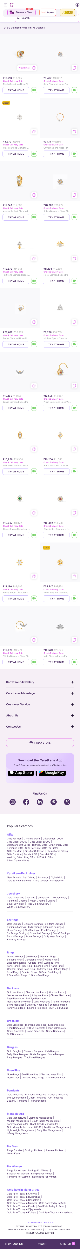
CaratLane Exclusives (21, 873)
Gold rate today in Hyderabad (23, 1196)
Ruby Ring (26, 965)
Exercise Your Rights (18, 1230)
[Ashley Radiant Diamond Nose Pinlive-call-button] (34, 217)
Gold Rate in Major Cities (23, 1189)
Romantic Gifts (15, 847)
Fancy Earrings (15, 936)
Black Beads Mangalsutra (44, 1123)
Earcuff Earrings (61, 933)
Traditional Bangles (34, 1057)
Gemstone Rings (34, 959)
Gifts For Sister (50, 847)
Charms (23, 900)
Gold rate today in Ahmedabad (56, 1212)
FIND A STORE (42, 742)
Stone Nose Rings (55, 1077)
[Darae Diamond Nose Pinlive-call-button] (34, 344)
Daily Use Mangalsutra (49, 1130)
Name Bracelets (35, 1031)
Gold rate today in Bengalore (23, 1199)
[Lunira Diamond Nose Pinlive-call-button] (34, 408)
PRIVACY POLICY (33, 1226)
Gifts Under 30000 (17, 841)
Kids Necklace (56, 992)
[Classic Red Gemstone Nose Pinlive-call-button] (74, 535)
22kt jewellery (59, 897)
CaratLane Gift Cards (18, 844)
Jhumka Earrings (53, 927)
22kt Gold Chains (58, 1007)
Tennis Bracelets (57, 1027)
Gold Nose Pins (30, 1074)
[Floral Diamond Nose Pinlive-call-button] (74, 280)
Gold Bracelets (15, 1024)
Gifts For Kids (32, 847)
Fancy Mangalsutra (17, 1123)
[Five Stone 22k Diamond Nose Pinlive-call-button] (74, 598)
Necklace (13, 988)
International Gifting (57, 851)
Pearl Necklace (15, 998)
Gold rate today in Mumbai (22, 1203)
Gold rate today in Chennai (22, 1193)
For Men (12, 1146)
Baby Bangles (14, 1057)
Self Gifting (29, 877)
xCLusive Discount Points (57, 1230)
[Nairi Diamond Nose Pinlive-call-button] (74, 662)
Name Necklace (61, 1001)
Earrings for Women (38, 1170)
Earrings (12, 919)
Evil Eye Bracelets (35, 1027)
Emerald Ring (41, 965)
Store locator (40, 880)
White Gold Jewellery (18, 906)
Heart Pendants (38, 1100)
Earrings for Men (34, 1150)
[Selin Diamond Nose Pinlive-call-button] (74, 90)
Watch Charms (37, 900)
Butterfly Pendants (17, 1100)
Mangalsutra (15, 1113)
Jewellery (13, 893)
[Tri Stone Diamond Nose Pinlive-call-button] (34, 280)
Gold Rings (31, 956)
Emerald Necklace (37, 1007)
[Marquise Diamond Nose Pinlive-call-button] (34, 471)
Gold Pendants (15, 1094)
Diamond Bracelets (35, 1024)
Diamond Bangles (33, 1051)
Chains (51, 900)
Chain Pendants (37, 1097)
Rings (11, 952)
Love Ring (29, 968)
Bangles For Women (41, 1173)
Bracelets (13, 1020)
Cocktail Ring (14, 968)
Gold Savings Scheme (19, 880)
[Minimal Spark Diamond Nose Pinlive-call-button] (74, 344)
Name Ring (57, 965)
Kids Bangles (52, 1051)
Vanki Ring (12, 965)
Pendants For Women (18, 1176)
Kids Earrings (35, 927)
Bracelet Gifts (47, 854)
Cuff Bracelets (15, 1034)
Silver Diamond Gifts (18, 860)
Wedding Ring (51, 962)
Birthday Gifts (39, 844)
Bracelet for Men (54, 1150)
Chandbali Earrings (40, 933)
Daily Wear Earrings (53, 936)
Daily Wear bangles (17, 1054)
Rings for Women (16, 1170)
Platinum (12, 900)
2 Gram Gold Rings (17, 975)
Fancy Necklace (16, 1007)
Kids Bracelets (56, 1024)
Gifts (10, 834)
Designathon (57, 880)
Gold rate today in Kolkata (22, 1212)
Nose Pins (13, 1070)
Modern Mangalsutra (18, 1120)
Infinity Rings (61, 968)
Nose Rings (13, 1074)
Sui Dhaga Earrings (17, 933)
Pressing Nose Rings (33, 1077)
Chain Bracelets (15, 1031)
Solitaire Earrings (54, 923)
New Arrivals (14, 877)
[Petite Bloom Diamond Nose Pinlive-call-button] (34, 598)
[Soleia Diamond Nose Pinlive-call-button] (74, 217)
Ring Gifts (29, 857)
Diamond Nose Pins (51, 1074)
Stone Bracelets (54, 1031)
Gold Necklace (15, 992)
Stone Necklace (15, 1004)
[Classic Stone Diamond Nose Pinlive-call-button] (34, 153)
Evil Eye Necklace (36, 998)
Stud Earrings (31, 930)
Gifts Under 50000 (40, 841)
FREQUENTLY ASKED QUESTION (40, 1233)
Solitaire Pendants (58, 1094)
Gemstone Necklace (18, 995)
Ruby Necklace (39, 995)
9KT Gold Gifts (45, 857)
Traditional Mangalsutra (57, 1127)
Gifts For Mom (14, 851)
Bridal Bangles (38, 1054)
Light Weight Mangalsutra (21, 1130)
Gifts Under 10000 (53, 838)
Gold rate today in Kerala (21, 1206)
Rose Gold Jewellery (38, 903)
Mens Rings (51, 959)
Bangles (12, 1047)
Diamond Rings (15, 956)
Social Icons (22, 776)
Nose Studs (13, 1077)
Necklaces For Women (19, 1001)
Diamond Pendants (35, 1094)
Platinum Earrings (16, 927)
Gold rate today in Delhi (52, 1203)
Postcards (42, 877)
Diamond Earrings (33, 923)
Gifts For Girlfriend (34, 851)
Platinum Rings (48, 956)
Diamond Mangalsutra (40, 1117)
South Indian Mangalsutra (46, 1120)
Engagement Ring (16, 962)
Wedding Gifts (14, 857)
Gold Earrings (14, 923)
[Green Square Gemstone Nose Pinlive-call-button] (34, 535)
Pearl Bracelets (15, 1027)
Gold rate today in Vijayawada (24, 1209)
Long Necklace (42, 1001)
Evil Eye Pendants (16, 1097)
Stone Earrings (33, 936)
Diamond (19, 897)
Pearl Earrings (48, 930)
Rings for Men (15, 1150)
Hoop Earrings (14, 930)
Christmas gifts (32, 838)
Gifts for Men (14, 838)
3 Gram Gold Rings (49, 972)
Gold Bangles (14, 1051)
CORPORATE (36, 1230)
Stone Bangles (56, 1054)
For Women (14, 1166)
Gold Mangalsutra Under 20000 (24, 1127)
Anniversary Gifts (58, 844)
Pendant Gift (30, 854)
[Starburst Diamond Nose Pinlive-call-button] (74, 471)
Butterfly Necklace (37, 1004)
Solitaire (30, 897)
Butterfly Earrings (16, 939)
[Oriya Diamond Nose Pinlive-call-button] (74, 153)
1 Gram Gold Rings (39, 975)
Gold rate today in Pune (50, 1206)
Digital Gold (57, 877)
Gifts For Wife (14, 854)
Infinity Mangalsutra (18, 1133)
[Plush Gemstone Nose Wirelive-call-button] (74, 408)
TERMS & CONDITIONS (52, 1226)
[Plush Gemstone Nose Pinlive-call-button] (34, 90)
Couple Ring (35, 962)
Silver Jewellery (15, 903)
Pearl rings (13, 972)
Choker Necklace (60, 995)
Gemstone (43, 897)
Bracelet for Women (18, 1173)
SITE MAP (20, 1226)
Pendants (13, 1090)
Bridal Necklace (58, 1004)
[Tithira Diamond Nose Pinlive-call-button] (34, 662)
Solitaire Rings (15, 959)
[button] (44, 1244)
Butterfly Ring (44, 968)
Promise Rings (29, 972)
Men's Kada (13, 1153)
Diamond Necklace (35, 992)
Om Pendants (55, 1097)
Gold (9, 897)
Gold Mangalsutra (16, 1117)
